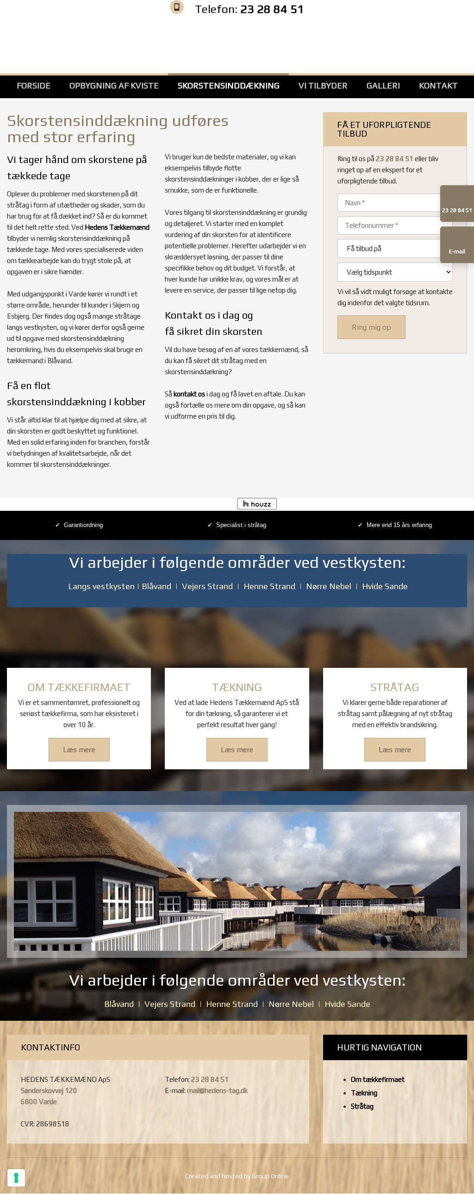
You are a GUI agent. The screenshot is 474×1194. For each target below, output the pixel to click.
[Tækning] (237, 637)
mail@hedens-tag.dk (217, 1090)
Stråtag (362, 1106)
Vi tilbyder (323, 85)
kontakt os (189, 394)
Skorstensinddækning (229, 85)
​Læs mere (79, 749)
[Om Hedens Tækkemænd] (79, 637)
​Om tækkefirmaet (378, 1079)
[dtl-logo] (395, 42)
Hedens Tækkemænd (117, 227)
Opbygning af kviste (114, 85)
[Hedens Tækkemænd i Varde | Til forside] (237, 42)
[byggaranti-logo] (79, 42)
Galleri (383, 85)
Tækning (364, 1093)
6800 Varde (39, 1102)
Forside (33, 85)
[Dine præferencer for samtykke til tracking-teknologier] (16, 1178)
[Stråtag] (395, 637)
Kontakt (438, 85)
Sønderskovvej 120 (49, 1090)
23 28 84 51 (272, 9)
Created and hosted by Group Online (237, 1176)
